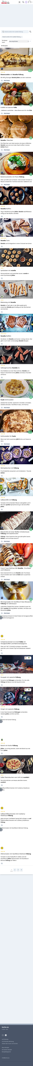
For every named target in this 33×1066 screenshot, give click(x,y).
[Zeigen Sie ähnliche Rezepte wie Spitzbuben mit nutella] (2, 278)
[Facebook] (6, 1035)
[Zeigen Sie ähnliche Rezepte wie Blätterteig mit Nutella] (2, 312)
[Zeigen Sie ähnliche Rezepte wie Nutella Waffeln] (2, 344)
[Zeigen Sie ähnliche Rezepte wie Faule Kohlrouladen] (2, 408)
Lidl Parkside (5, 1039)
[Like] (30, 105)
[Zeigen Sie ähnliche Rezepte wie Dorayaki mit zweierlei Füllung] (2, 685)
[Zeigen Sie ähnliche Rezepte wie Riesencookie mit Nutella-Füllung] (2, 80)
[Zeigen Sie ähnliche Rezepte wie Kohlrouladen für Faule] (2, 444)
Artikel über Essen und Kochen (10, 1043)
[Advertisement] (16, 15)
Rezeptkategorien (6, 1051)
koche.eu (5, 1027)
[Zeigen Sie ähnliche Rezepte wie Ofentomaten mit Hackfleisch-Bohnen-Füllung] (2, 863)
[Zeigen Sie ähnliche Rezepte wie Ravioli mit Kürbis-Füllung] (2, 753)
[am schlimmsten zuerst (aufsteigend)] (30, 41)
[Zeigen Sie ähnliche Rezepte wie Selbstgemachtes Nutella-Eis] (2, 377)
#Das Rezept (7, 80)
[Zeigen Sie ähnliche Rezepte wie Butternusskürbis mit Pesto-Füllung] (2, 185)
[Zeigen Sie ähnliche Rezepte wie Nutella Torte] (2, 246)
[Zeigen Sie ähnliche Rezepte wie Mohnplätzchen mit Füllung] (2, 476)
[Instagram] (3, 1035)
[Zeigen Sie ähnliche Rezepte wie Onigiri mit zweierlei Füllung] (2, 717)
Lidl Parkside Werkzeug (8, 1041)
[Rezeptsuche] (23, 2)
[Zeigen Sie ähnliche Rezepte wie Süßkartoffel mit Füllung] (2, 509)
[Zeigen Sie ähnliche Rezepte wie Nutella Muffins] (2, 216)
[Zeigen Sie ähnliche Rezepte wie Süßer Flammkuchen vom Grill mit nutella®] (2, 785)
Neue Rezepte (5, 1047)
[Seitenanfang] (29, 1057)
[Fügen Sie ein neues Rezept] (26, 2)
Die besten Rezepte (7, 1049)
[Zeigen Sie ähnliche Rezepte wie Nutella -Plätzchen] (2, 150)
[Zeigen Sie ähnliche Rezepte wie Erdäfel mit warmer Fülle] (2, 113)
